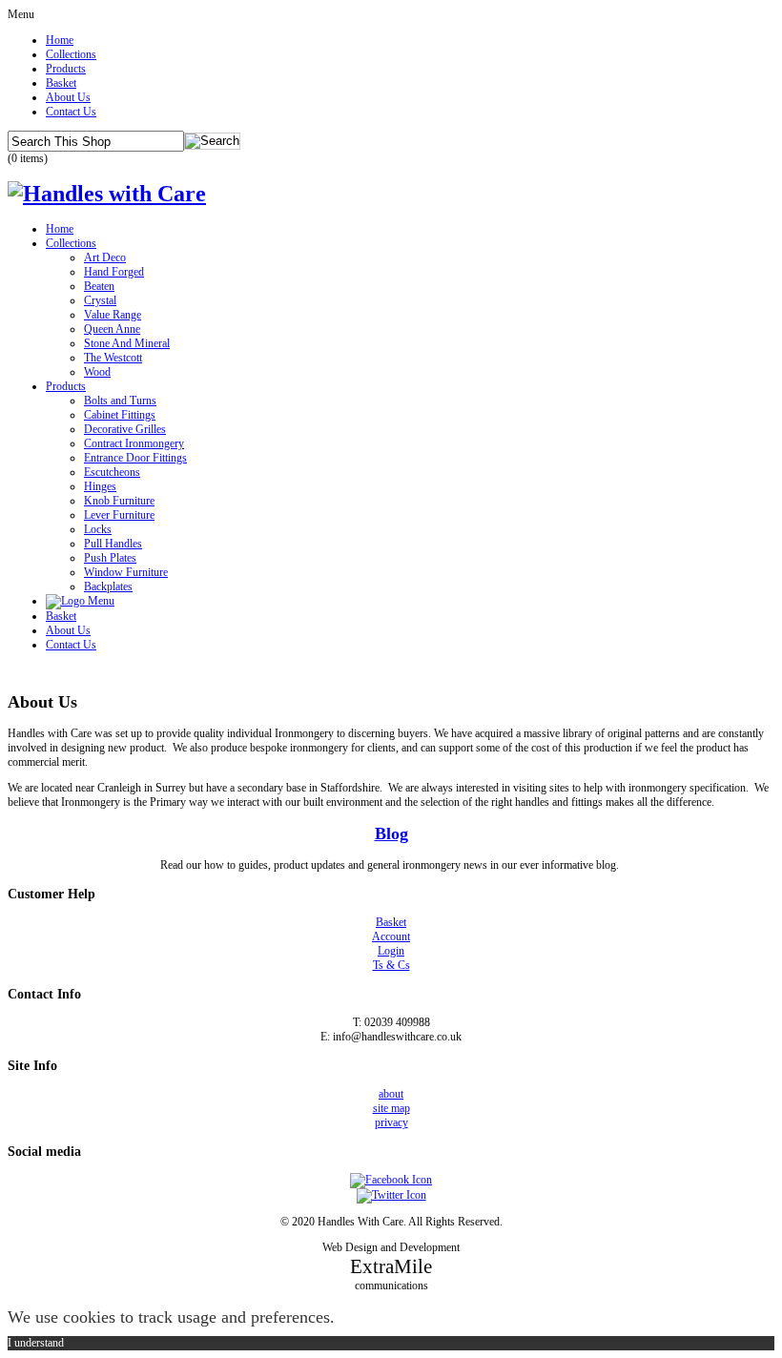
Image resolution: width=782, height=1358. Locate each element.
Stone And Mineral (127, 343)
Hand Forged (114, 271)
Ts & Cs (391, 965)
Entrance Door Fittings (135, 457)
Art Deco (105, 257)
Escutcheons (112, 472)
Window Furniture (126, 572)
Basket (61, 83)
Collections (71, 54)
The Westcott (113, 357)
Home (59, 40)
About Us (68, 97)
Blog (391, 833)
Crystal (100, 300)
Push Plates (110, 558)
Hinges (100, 486)
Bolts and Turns (120, 400)
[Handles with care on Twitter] (391, 1195)
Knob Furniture (119, 500)
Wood (97, 372)
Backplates (108, 586)
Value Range (112, 314)
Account (391, 936)
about (391, 1094)
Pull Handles (113, 543)
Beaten (99, 286)
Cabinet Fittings (119, 415)
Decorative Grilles (125, 429)
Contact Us (71, 111)
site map (391, 1108)
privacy (391, 1122)
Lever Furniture (119, 515)
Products (66, 68)
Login (391, 950)
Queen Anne (112, 329)
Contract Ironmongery (134, 443)
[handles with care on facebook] (391, 1179)
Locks (98, 529)
